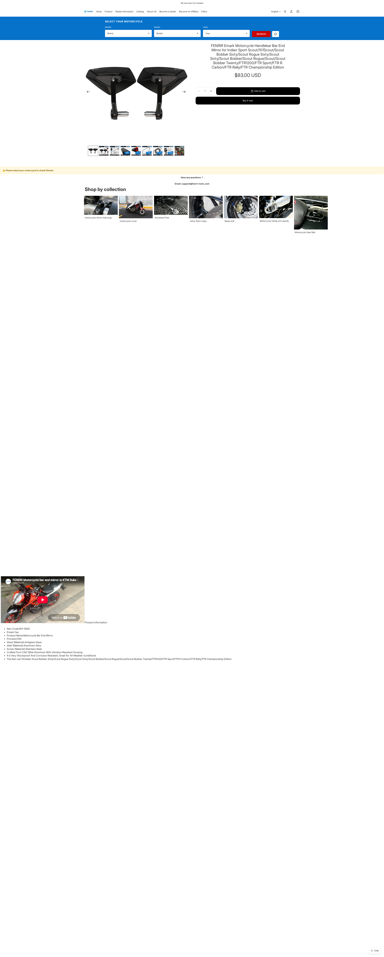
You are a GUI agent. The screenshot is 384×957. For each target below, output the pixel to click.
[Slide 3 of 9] (114, 151)
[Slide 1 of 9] (93, 151)
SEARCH (261, 34)
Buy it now (248, 100)
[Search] (285, 11)
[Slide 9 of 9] (179, 151)
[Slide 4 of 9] (125, 151)
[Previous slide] (87, 92)
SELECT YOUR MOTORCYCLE (124, 21)
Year (205, 27)
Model (157, 27)
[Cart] (298, 11)
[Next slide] (185, 92)
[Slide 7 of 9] (158, 151)
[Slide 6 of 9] (147, 151)
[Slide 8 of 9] (168, 151)
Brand (108, 27)
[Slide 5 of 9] (136, 151)
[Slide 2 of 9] (104, 151)
